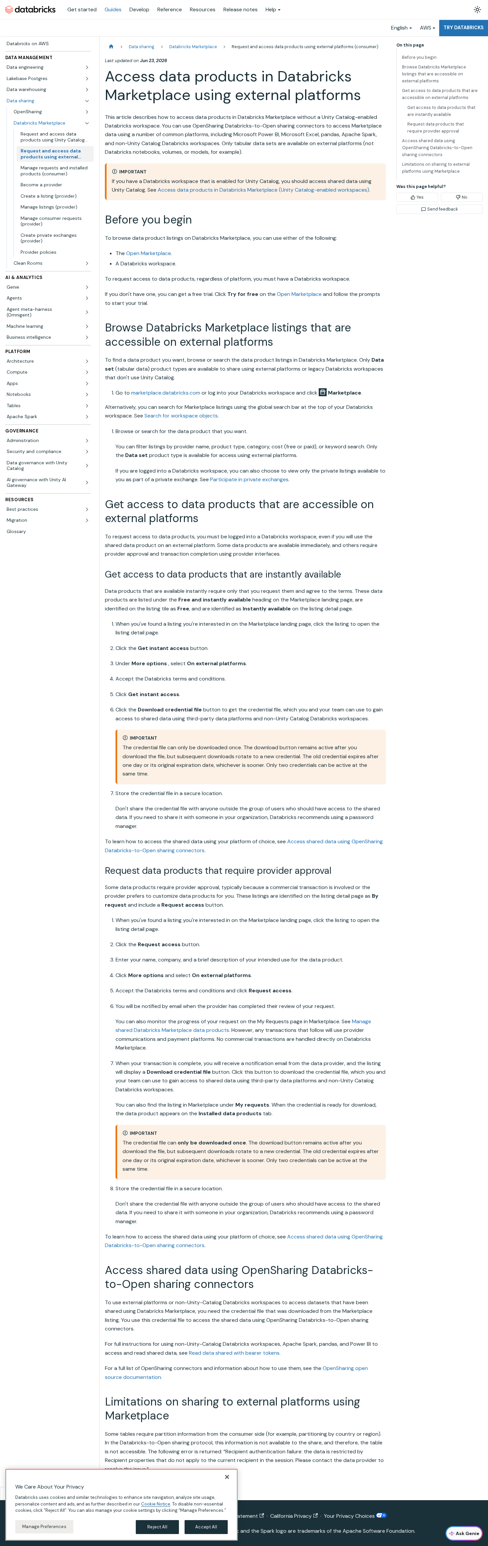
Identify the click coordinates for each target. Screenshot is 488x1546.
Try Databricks (464, 28)
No (464, 197)
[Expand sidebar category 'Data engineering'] (87, 67)
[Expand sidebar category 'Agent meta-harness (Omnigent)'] (87, 312)
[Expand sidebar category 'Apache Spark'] (87, 417)
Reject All (157, 1527)
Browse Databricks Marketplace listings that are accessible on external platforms (434, 74)
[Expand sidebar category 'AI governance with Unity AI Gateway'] (87, 483)
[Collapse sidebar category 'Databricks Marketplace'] (87, 123)
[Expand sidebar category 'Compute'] (87, 372)
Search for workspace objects (181, 415)
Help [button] (271, 9)
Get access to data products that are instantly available (441, 111)
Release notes (240, 9)
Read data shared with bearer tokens (234, 1352)
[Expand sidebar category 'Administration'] (87, 441)
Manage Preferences (44, 1526)
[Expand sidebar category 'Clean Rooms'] (87, 263)
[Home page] (111, 47)
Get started (82, 9)
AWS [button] (425, 27)
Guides (113, 9)
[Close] (227, 1477)
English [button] (399, 27)
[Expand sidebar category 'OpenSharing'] (87, 112)
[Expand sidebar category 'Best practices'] (87, 509)
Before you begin (419, 57)
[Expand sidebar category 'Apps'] (87, 384)
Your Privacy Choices (350, 1515)
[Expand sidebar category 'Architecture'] (87, 361)
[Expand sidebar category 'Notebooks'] (87, 395)
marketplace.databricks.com (165, 392)
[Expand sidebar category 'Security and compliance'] (87, 452)
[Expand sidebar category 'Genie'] (87, 287)
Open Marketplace (148, 253)
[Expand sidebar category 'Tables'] (87, 406)
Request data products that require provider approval (435, 127)
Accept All (206, 1527)
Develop (139, 9)
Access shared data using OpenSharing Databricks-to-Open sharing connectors (437, 147)
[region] (121, 1505)
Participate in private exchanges (249, 479)
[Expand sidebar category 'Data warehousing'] (87, 90)
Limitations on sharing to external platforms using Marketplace (436, 167)
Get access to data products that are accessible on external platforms (440, 94)
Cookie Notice (155, 1503)
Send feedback (442, 209)
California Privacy (291, 1515)
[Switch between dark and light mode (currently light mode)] (477, 9)
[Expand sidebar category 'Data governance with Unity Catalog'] (87, 466)
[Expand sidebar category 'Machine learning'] (87, 326)
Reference (169, 9)
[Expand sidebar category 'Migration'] (87, 520)
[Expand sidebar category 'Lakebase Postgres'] (87, 79)
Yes (420, 197)
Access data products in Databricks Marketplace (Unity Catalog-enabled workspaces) (263, 189)
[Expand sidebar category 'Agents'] (87, 298)
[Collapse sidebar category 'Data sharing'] (87, 101)
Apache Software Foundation (378, 1530)
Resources (202, 9)
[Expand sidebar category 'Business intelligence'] (87, 337)
